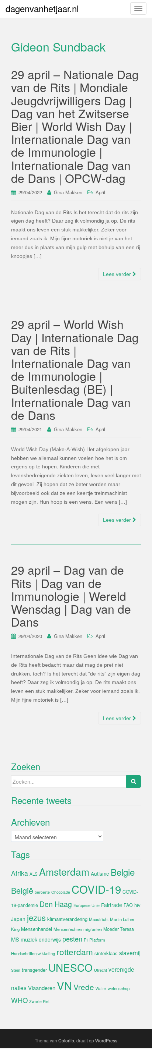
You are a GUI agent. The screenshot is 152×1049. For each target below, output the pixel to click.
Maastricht (98, 919)
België (22, 890)
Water (101, 988)
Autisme (100, 873)
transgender (34, 969)
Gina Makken (68, 192)
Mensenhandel (36, 928)
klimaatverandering (67, 918)
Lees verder (117, 274)
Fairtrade (111, 904)
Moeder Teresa (118, 929)
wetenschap (118, 988)
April (100, 192)
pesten (72, 938)
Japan (18, 918)
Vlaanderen (41, 988)
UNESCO (70, 967)
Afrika (19, 873)
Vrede (83, 986)
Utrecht (100, 970)
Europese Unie (86, 905)
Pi (86, 940)
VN (64, 985)
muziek (29, 939)
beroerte (42, 892)
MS (15, 939)
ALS (34, 874)
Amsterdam (64, 871)
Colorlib (66, 1040)
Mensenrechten (67, 929)
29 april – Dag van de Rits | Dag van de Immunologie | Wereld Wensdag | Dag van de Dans (71, 595)
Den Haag (55, 904)
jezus (36, 917)
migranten (92, 929)
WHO (19, 1000)
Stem (15, 970)
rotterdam (74, 951)
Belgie (123, 871)
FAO (128, 905)
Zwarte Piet (39, 1001)
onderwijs (50, 939)
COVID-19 (96, 889)
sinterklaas (106, 953)
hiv (137, 904)
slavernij (130, 953)
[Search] (133, 781)
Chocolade (60, 892)
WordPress (106, 1040)
